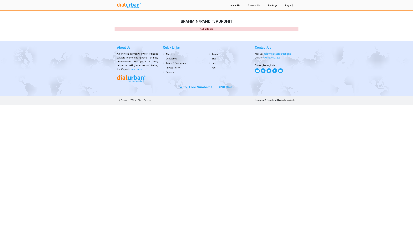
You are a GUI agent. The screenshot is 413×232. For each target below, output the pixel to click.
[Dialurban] (129, 5)
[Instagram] (280, 70)
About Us (235, 5)
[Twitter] (269, 70)
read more (136, 69)
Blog (214, 58)
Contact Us (254, 5)
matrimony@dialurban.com (278, 54)
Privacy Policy (173, 67)
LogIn (288, 5)
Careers (170, 72)
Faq (214, 67)
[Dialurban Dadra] (137, 78)
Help (214, 63)
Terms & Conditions (176, 63)
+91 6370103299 (271, 57)
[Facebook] (274, 70)
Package (272, 5)
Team (215, 54)
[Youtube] (257, 70)
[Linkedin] (263, 70)
